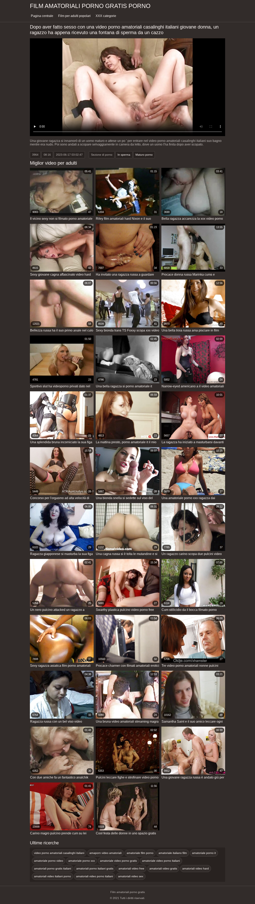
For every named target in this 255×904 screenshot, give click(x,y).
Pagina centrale (42, 16)
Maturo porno (144, 154)
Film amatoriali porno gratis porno (90, 6)
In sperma (124, 154)
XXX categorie (106, 16)
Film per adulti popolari (74, 16)
